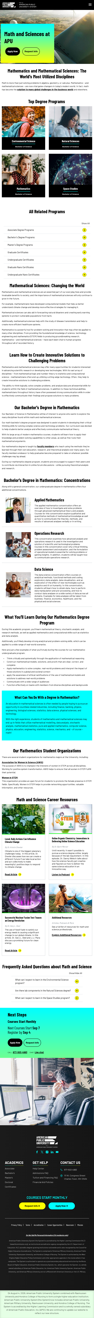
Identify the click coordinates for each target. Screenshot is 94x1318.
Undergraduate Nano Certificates (23, 274)
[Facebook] (37, 1151)
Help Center (38, 1168)
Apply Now (12, 51)
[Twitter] (42, 1151)
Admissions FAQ (40, 1173)
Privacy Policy (16, 1225)
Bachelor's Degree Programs (21, 237)
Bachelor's (10, 1173)
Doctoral (9, 1182)
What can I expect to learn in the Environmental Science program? (42, 981)
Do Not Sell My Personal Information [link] (47, 1235)
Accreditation (39, 1225)
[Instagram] (47, 1151)
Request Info (31, 51)
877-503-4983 (20, 1052)
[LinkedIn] (52, 1151)
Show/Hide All (75, 973)
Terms (28, 1225)
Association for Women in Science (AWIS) (22, 762)
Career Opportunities (54, 1225)
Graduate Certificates (18, 252)
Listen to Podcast (61, 874)
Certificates (10, 1186)
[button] (90, 4)
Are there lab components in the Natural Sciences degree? (43, 990)
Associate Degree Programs (21, 230)
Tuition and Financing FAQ (45, 1177)
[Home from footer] (47, 1141)
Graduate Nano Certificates (21, 267)
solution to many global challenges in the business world (45, 89)
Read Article (11, 874)
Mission (80, 1225)
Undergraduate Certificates (21, 259)
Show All (86, 223)
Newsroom (70, 1225)
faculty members (45, 446)
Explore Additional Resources (67, 935)
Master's (9, 1177)
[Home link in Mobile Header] (19, 4)
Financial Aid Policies (43, 1182)
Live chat (39, 1052)
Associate (9, 1168)
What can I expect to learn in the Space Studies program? (42, 998)
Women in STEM (10, 777)
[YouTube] (57, 1151)
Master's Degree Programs (20, 244)
